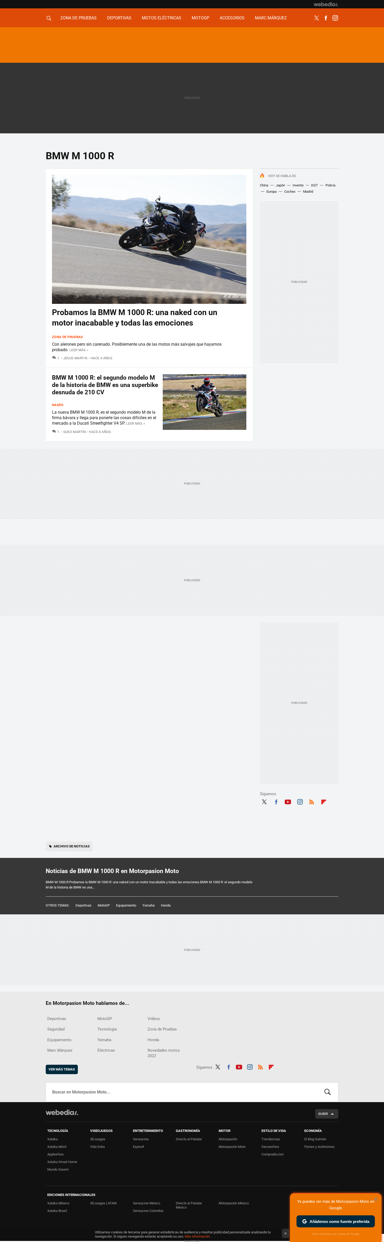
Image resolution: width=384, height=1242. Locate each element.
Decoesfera (270, 1147)
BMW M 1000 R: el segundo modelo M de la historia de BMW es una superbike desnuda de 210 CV (105, 385)
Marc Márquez (271, 17)
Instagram (335, 18)
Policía (330, 185)
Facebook (326, 18)
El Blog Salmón (315, 1139)
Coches (289, 191)
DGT (314, 185)
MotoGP (200, 17)
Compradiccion (272, 1154)
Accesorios (232, 17)
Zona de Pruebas (78, 17)
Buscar (327, 1092)
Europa (271, 191)
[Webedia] (326, 4)
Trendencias (270, 1139)
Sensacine (141, 1139)
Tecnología (107, 1029)
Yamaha (148, 905)
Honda (166, 905)
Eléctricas (106, 1050)
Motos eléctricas (161, 17)
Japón (280, 185)
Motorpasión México (234, 1203)
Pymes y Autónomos (319, 1147)
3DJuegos (97, 1139)
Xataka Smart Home (62, 1162)
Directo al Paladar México (189, 1205)
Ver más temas (62, 1069)
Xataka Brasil (57, 1211)
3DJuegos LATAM (103, 1203)
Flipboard (323, 801)
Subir (323, 1114)
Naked (57, 405)
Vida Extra (97, 1147)
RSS (311, 801)
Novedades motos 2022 (164, 1053)
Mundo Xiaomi (57, 1169)
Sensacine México (146, 1203)
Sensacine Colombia (148, 1211)
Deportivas (119, 17)
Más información (197, 1236)
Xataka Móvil (56, 1147)
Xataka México (58, 1203)
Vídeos (154, 1018)
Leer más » (78, 350)
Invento (298, 185)
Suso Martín (74, 432)
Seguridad (56, 1029)
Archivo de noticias (72, 846)
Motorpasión (228, 1139)
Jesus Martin (75, 358)
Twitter (316, 18)
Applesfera (55, 1154)
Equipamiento (126, 905)
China (264, 185)
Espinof (138, 1147)
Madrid (308, 191)
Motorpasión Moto (232, 1147)
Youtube (288, 801)
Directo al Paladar (189, 1139)
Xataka (52, 1139)
